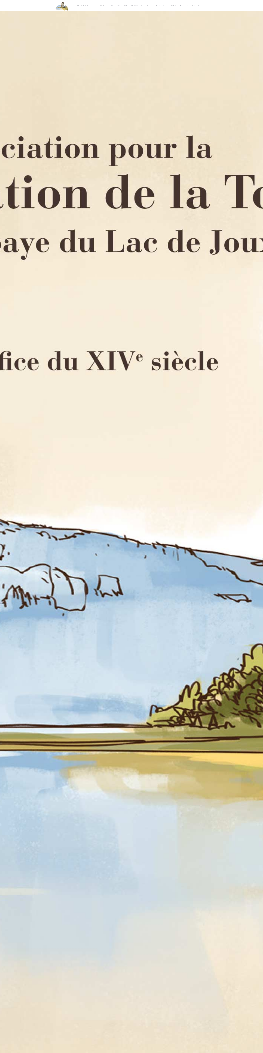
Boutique (161, 5)
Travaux (102, 5)
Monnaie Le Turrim (141, 5)
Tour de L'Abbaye (83, 5)
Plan (173, 5)
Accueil (65, 5)
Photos (184, 5)
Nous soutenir (119, 5)
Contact (197, 5)
